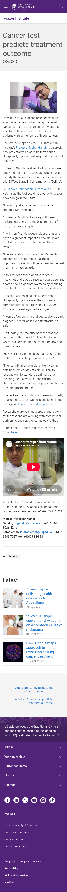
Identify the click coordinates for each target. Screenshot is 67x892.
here (14, 432)
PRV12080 (20, 846)
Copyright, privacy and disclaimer (23, 861)
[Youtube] (34, 800)
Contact (9, 785)
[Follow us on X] (25, 800)
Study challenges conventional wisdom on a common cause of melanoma (44, 623)
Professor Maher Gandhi (32, 147)
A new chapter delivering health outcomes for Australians (39, 596)
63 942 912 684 (20, 832)
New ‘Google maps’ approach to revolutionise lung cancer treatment (41, 650)
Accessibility (11, 868)
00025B (19, 839)
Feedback (10, 882)
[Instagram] (43, 800)
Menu (6, 6)
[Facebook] (7, 800)
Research (13, 556)
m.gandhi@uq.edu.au (28, 523)
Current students (15, 766)
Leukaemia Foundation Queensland (26, 189)
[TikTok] (52, 800)
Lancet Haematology (31, 404)
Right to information (16, 875)
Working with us (15, 756)
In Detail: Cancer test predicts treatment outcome (34, 701)
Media (8, 747)
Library (9, 775)
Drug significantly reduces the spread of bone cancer (33, 689)
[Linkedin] (16, 800)
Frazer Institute (16, 18)
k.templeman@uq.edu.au (37, 532)
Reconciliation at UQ (46, 735)
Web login (10, 813)
